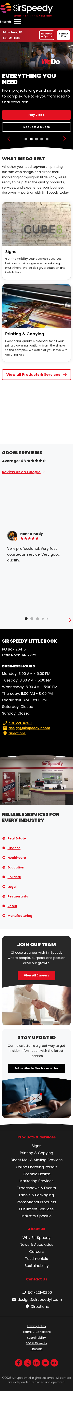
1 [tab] (26, 139)
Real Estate (17, 838)
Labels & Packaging (36, 1194)
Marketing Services (36, 1180)
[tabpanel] (36, 96)
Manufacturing (20, 915)
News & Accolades (36, 1244)
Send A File (63, 35)
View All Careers (36, 975)
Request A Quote (36, 127)
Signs (10, 251)
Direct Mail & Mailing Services (37, 1159)
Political (14, 877)
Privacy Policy (36, 1326)
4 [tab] (41, 139)
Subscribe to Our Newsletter (36, 1068)
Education (16, 867)
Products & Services (36, 1137)
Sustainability (37, 1265)
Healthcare (17, 857)
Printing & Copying (24, 334)
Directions (17, 733)
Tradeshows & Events (36, 1187)
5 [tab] (47, 139)
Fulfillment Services (36, 1209)
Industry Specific (36, 1215)
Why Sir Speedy (36, 1237)
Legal (12, 886)
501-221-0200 (12, 38)
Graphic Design (36, 1173)
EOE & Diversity (36, 1343)
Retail (12, 906)
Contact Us (36, 1279)
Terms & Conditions (37, 1332)
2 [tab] (31, 139)
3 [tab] (36, 139)
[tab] (26, 618)
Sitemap (37, 1349)
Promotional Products (36, 1202)
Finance (14, 848)
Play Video (36, 115)
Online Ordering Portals (36, 1166)
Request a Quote (46, 35)
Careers (36, 1251)
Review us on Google (21, 471)
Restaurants (18, 896)
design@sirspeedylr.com (29, 728)
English (5, 22)
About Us (36, 1229)
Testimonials (36, 1258)
